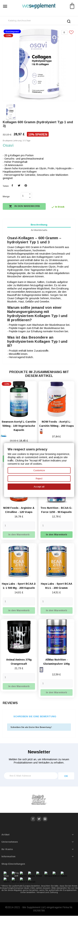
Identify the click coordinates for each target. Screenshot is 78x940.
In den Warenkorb (24, 206)
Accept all (39, 486)
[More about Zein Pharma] (39, 799)
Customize (39, 470)
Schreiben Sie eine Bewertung (34, 716)
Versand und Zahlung (47, 892)
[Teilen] (12, 185)
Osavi (8, 145)
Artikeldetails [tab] (39, 230)
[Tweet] (19, 185)
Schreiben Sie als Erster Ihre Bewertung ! (31, 727)
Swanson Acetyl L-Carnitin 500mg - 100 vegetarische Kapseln (19, 425)
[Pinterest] (25, 185)
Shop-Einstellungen (13, 863)
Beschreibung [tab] (39, 224)
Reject (39, 478)
